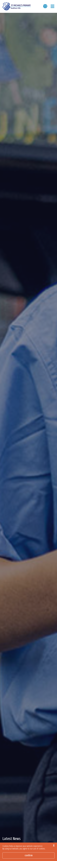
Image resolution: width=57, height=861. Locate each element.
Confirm (29, 855)
